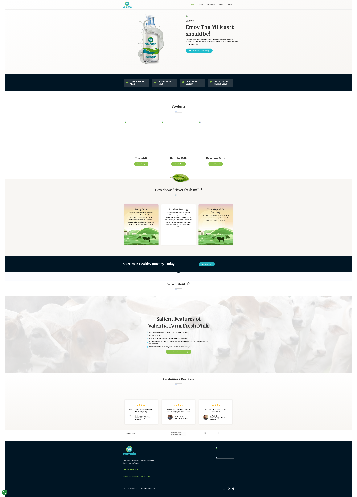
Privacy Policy (130, 469)
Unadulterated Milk (137, 83)
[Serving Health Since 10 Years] (211, 82)
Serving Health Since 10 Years (221, 83)
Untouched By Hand (164, 83)
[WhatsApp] (224, 488)
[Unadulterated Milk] (127, 82)
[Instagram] (228, 488)
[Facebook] (233, 488)
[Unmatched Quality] (183, 82)
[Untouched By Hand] (155, 82)
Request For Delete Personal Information (137, 476)
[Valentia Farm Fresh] (127, 5)
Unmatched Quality (191, 83)
